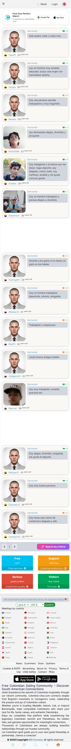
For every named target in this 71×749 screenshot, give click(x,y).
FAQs (51, 671)
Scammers (30, 663)
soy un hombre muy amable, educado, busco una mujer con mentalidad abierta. (45, 71)
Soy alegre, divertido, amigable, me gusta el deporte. (46, 455)
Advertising (28, 668)
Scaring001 (14, 279)
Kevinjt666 (14, 151)
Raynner (13, 408)
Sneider (13, 183)
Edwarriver (14, 215)
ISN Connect (35, 739)
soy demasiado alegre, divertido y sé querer (47, 134)
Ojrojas (12, 87)
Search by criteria (55, 546)
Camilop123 (14, 536)
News (19, 663)
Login (55, 4)
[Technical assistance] (58, 745)
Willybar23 (14, 312)
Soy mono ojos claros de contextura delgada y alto (43, 519)
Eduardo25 (14, 504)
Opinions (50, 663)
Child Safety (29, 671)
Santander (32, 31)
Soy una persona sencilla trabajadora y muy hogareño (44, 102)
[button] (3, 3)
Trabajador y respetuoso (42, 325)
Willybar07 (14, 472)
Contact (42, 671)
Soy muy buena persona (42, 485)
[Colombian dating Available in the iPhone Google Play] (46, 676)
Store (41, 663)
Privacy (53, 668)
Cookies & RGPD (11, 668)
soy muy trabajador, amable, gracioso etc (44, 391)
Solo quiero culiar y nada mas (45, 35)
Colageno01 (15, 376)
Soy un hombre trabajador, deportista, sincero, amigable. (45, 294)
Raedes (12, 119)
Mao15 (12, 344)
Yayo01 (12, 55)
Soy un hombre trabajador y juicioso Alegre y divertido (44, 198)
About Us (42, 668)
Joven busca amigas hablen (44, 357)
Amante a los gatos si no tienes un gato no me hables (47, 262)
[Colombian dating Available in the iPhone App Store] (25, 676)
